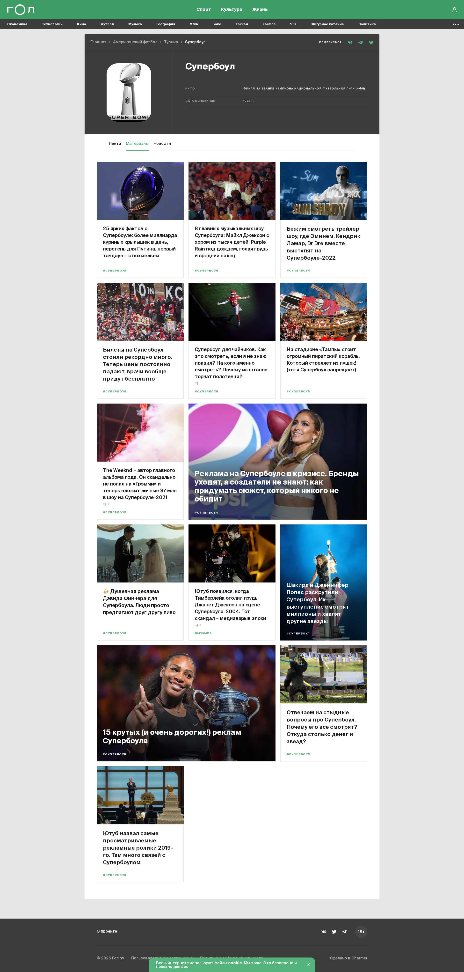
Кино (81, 24)
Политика (367, 24)
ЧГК (293, 24)
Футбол (107, 24)
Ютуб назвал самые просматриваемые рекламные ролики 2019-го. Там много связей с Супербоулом (138, 847)
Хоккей (241, 24)
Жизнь (260, 9)
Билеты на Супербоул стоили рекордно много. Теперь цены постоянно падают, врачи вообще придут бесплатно (137, 364)
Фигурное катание (327, 24)
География (165, 24)
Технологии (52, 24)
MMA (193, 24)
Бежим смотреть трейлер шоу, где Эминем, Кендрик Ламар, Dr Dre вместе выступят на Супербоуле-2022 (323, 243)
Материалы (137, 144)
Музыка (135, 24)
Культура (231, 9)
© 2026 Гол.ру (110, 958)
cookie (235, 963)
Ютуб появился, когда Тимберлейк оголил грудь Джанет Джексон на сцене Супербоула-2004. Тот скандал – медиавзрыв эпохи (230, 604)
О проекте (107, 932)
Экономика (17, 24)
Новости (162, 144)
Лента (115, 144)
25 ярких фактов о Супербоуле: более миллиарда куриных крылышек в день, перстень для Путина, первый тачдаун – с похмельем (140, 242)
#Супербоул (115, 270)
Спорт (203, 9)
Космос (269, 24)
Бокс (216, 24)
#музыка (203, 633)
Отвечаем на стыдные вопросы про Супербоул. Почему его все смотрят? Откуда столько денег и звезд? (322, 726)
